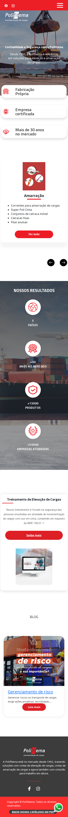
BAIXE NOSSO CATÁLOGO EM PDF (33, 812)
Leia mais (34, 707)
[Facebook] (6, 5)
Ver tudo (34, 234)
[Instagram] (13, 5)
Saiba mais (33, 535)
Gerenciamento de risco (30, 691)
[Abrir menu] (60, 5)
